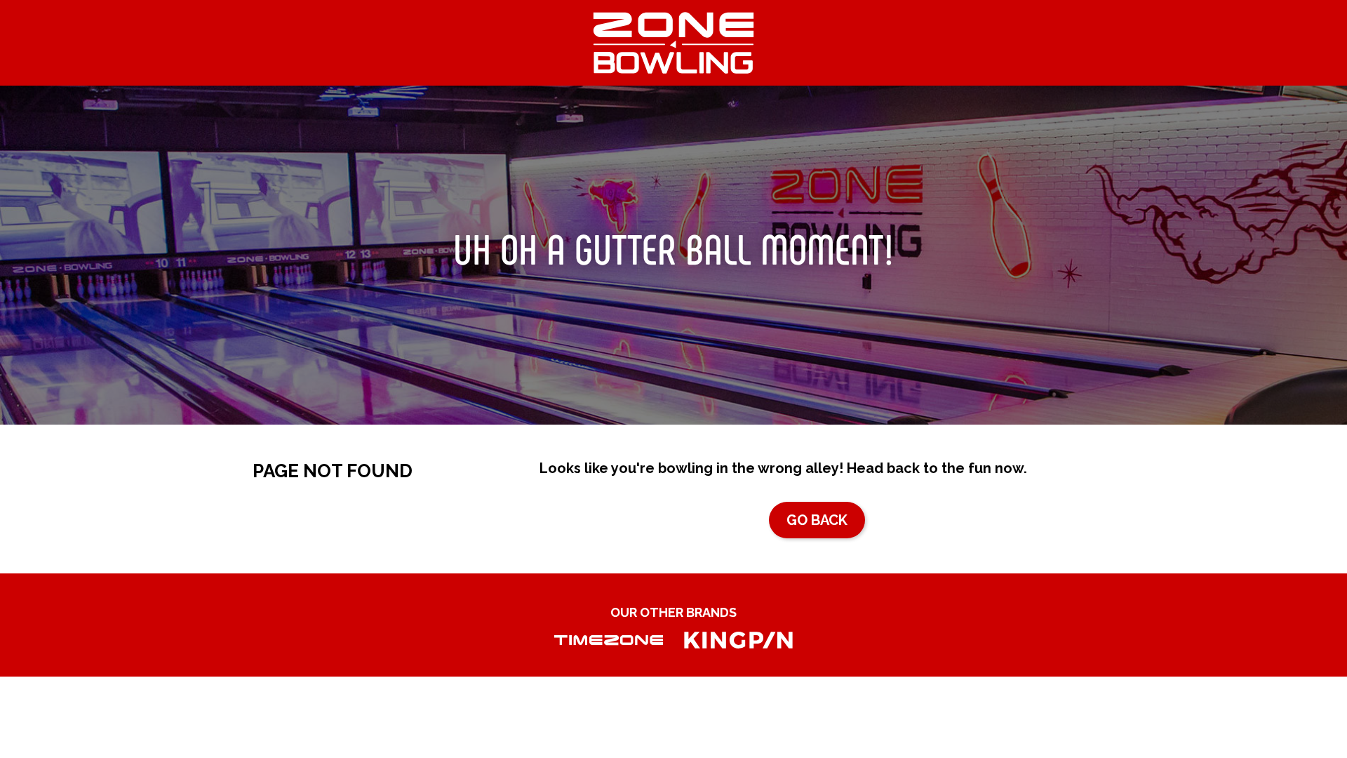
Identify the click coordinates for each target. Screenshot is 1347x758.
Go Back (816, 520)
